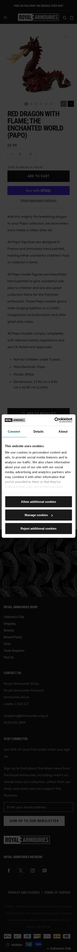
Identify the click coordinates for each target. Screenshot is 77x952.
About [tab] (63, 431)
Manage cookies (36, 515)
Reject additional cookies (38, 528)
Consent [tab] (14, 431)
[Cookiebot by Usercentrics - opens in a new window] (54, 420)
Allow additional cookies (38, 501)
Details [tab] (38, 431)
